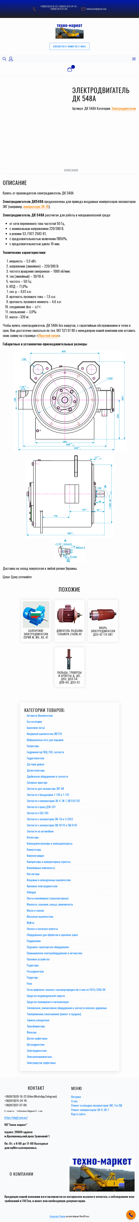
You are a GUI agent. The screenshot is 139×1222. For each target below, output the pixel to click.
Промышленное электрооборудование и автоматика (54, 953)
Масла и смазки (35, 910)
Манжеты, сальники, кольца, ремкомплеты (50, 904)
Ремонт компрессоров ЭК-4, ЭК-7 (90, 1110)
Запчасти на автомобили (40, 831)
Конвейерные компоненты (41, 868)
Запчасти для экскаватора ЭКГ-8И (45, 789)
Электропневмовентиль (39, 1057)
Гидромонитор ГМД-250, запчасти (45, 752)
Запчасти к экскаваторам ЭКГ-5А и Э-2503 (50, 819)
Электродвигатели (124, 108)
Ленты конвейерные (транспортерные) (47, 898)
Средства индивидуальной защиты (46, 996)
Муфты (30, 923)
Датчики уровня (35, 764)
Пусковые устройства (38, 959)
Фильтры (31, 1032)
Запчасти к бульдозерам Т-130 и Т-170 (48, 795)
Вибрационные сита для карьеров (45, 740)
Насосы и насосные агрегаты (42, 929)
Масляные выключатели (40, 917)
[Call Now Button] (131, 1214)
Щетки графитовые (37, 1038)
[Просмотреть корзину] (69, 69)
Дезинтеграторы (36, 770)
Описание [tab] (71, 170)
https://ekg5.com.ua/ (16, 1117)
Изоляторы (33, 837)
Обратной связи (48, 335)
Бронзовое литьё (36, 728)
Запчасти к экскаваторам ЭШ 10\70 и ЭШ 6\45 (52, 825)
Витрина (76, 1097)
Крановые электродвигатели (42, 886)
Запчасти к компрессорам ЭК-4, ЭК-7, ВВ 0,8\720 (53, 801)
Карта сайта (78, 1114)
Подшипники (34, 941)
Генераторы (33, 746)
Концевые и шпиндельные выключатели (49, 880)
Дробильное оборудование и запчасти (47, 776)
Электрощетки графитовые (41, 1063)
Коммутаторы (34, 849)
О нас (74, 1101)
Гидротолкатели (35, 758)
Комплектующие (35, 856)
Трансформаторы (36, 1026)
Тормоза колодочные (38, 1020)
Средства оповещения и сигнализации (48, 1002)
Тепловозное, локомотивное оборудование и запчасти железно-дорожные (67, 1008)
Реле (29, 984)
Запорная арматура (37, 782)
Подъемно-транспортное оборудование (48, 947)
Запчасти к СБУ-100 (37, 813)
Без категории (34, 722)
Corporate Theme (57, 1216)
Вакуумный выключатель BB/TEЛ (44, 734)
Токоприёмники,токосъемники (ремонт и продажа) (54, 1014)
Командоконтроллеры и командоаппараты (49, 843)
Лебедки (31, 892)
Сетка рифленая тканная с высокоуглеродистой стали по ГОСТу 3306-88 (66, 990)
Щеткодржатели (35, 1044)
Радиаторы (33, 965)
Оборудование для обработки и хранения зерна (52, 935)
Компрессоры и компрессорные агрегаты (48, 862)
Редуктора (32, 977)
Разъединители (35, 971)
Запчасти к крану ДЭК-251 (41, 807)
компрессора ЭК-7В (36, 206)
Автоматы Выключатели (40, 715)
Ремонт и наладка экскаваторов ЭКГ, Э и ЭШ (96, 1105)
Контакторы (33, 874)
